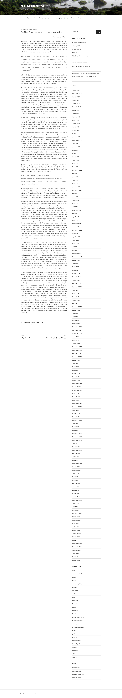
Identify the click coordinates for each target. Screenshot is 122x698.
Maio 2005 (75, 367)
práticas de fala (76, 634)
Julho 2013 (75, 177)
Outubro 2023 (76, 97)
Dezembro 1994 (77, 513)
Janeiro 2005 (76, 380)
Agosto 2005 (76, 360)
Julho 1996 (75, 487)
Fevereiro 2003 (76, 417)
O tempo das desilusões (79, 42)
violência (74, 657)
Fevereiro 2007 (76, 323)
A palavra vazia (76, 49)
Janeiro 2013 (76, 187)
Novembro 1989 (77, 543)
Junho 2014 (75, 160)
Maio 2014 (75, 163)
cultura (74, 580)
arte (73, 570)
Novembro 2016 (77, 140)
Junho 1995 (75, 503)
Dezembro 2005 (77, 347)
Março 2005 (76, 373)
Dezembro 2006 (77, 327)
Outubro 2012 (76, 193)
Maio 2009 (75, 267)
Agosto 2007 (76, 310)
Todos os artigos (76, 18)
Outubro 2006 (76, 330)
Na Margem (32, 6)
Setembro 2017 (76, 130)
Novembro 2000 (77, 440)
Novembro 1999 (77, 450)
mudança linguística (78, 627)
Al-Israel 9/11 (76, 46)
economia (75, 590)
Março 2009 (76, 273)
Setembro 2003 (77, 407)
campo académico (77, 574)
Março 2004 (76, 397)
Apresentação (31, 18)
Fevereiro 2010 (76, 253)
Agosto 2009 (76, 260)
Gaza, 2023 (75, 52)
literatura (75, 614)
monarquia (75, 624)
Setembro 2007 (77, 307)
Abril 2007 (75, 317)
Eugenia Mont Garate (78, 73)
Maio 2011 (75, 220)
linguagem (75, 610)
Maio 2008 (75, 293)
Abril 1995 (75, 506)
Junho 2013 (75, 180)
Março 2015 (75, 153)
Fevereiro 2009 (76, 277)
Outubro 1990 (76, 537)
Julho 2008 (75, 290)
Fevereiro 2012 (76, 210)
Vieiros (65, 37)
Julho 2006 (75, 337)
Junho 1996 (75, 490)
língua (33, 322)
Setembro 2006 (77, 333)
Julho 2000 (75, 443)
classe (74, 577)
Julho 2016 (75, 143)
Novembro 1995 (77, 500)
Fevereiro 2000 (76, 447)
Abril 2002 (75, 430)
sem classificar (76, 640)
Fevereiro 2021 (76, 107)
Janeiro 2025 (76, 90)
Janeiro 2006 (76, 343)
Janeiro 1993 (76, 530)
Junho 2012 (75, 200)
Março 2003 (76, 413)
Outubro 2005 (76, 353)
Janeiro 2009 (76, 280)
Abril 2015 (75, 150)
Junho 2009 (75, 263)
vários (74, 654)
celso (37, 29)
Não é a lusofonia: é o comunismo (81, 56)
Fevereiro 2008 (76, 297)
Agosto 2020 (76, 110)
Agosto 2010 (76, 237)
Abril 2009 (75, 270)
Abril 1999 (75, 460)
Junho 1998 (75, 473)
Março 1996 (75, 493)
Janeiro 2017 (76, 137)
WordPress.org (76, 677)
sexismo (74, 647)
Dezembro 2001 (77, 433)
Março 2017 (75, 133)
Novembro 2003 (77, 403)
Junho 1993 (75, 527)
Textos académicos (44, 18)
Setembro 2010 (76, 233)
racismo (74, 637)
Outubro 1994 (76, 516)
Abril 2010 (75, 247)
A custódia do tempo (84, 66)
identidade (75, 600)
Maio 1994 (75, 523)
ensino (74, 594)
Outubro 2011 (76, 213)
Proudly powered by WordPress (29, 694)
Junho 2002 (75, 423)
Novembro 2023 (77, 93)
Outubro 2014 (76, 157)
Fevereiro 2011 (76, 223)
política (40, 322)
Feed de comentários (78, 674)
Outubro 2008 (76, 283)
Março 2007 (76, 320)
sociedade (75, 650)
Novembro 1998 (77, 463)
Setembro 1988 (76, 550)
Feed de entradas (77, 671)
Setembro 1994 (76, 520)
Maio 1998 (75, 477)
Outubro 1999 (76, 453)
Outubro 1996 (76, 483)
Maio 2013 (75, 183)
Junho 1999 (75, 456)
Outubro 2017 (76, 127)
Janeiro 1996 (76, 497)
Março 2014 (75, 167)
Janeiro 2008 (76, 300)
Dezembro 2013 (77, 170)
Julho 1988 (75, 553)
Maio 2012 (75, 203)
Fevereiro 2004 (76, 400)
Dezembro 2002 (77, 420)
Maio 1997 (75, 480)
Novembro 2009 (77, 257)
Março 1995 (75, 510)
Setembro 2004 (77, 390)
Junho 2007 (75, 313)
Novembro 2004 (77, 383)
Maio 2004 (75, 393)
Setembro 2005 (77, 357)
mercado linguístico (78, 617)
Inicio (22, 18)
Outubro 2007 (76, 303)
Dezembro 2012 (77, 190)
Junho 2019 (75, 113)
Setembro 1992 (76, 533)
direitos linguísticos (77, 584)
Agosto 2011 (76, 217)
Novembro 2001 (77, 437)
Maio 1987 (75, 556)
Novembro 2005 (77, 350)
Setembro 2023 (76, 100)
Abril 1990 (75, 540)
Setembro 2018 (76, 117)
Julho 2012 (75, 197)
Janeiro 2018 (76, 123)
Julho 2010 (75, 240)
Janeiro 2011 (76, 227)
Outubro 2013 (76, 173)
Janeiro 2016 (76, 147)
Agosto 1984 (76, 560)
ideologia (74, 604)
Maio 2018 (75, 120)
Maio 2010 (75, 243)
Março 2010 (75, 250)
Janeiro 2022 (76, 103)
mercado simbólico (77, 620)
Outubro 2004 (76, 387)
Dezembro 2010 (77, 230)
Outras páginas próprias (61, 18)
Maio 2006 (75, 340)
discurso (26, 322)
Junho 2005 (75, 363)
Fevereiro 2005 (76, 377)
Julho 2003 (75, 410)
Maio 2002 (75, 427)
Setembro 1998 (76, 470)
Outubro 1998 (76, 467)
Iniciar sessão (76, 667)
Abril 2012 (75, 207)
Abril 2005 (75, 370)
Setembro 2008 (77, 287)
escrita (74, 597)
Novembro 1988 (77, 546)
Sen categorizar (76, 644)
